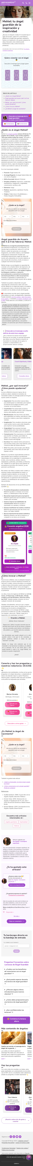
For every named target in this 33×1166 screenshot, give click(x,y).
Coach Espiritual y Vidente (24, 361)
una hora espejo (16, 297)
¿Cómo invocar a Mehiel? (12, 106)
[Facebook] (11, 1136)
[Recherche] (23, 3)
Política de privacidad (8, 1150)
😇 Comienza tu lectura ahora (16, 1020)
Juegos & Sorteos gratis (22, 1142)
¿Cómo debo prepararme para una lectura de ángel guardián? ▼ (16, 1002)
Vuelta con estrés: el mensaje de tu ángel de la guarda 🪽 (13, 1047)
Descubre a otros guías (15, 723)
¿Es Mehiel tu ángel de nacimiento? (15, 108)
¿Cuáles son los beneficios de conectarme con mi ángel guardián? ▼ (15, 971)
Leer (2, 1058)
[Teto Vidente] (12, 1095)
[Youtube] (17, 1136)
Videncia (16, 826)
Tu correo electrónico (10, 220)
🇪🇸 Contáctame (9, 124)
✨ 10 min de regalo (12, 1108)
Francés (27, 1153)
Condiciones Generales (8, 1148)
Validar (16, 951)
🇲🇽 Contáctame (22, 124)
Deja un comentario (15, 921)
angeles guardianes (11, 822)
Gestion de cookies (22, 1148)
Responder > (10, 912)
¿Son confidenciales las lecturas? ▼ (14, 1011)
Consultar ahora (24, 376)
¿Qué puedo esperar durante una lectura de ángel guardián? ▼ (16, 982)
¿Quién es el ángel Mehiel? (13, 96)
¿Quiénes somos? (23, 1141)
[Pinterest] (20, 1136)
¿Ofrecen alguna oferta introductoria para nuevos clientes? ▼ (14, 992)
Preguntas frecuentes (8, 1142)
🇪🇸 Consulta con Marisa (12, 712)
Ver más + (16, 916)
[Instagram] (14, 1136)
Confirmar (16, 229)
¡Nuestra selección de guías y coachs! (15, 1120)
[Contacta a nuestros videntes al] (26, 3)
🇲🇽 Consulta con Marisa (12, 704)
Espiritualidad (24, 822)
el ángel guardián (12, 134)
